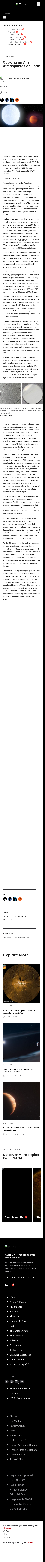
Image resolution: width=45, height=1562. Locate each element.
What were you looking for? (19, 1542)
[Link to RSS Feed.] (17, 100)
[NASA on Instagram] (12, 1381)
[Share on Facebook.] (7, 100)
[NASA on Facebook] (7, 1381)
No (7, 1534)
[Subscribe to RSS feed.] (20, 899)
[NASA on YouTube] (22, 1381)
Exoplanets (8, 938)
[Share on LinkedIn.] (12, 100)
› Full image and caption (11, 178)
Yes (7, 1531)
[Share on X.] (2, 100)
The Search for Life (22, 938)
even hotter (22, 239)
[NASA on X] (17, 1381)
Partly (8, 1537)
